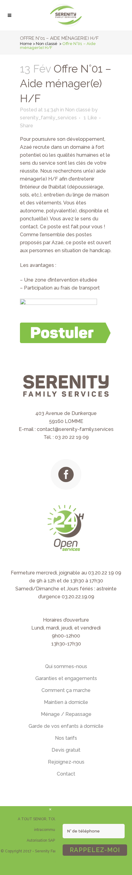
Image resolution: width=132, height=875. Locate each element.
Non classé (46, 43)
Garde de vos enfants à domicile (66, 726)
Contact (66, 774)
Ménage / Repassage (66, 714)
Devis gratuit (66, 750)
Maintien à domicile (66, 702)
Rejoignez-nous (66, 762)
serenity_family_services (48, 118)
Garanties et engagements (66, 678)
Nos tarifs (66, 738)
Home (26, 43)
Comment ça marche (66, 690)
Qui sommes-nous (66, 666)
